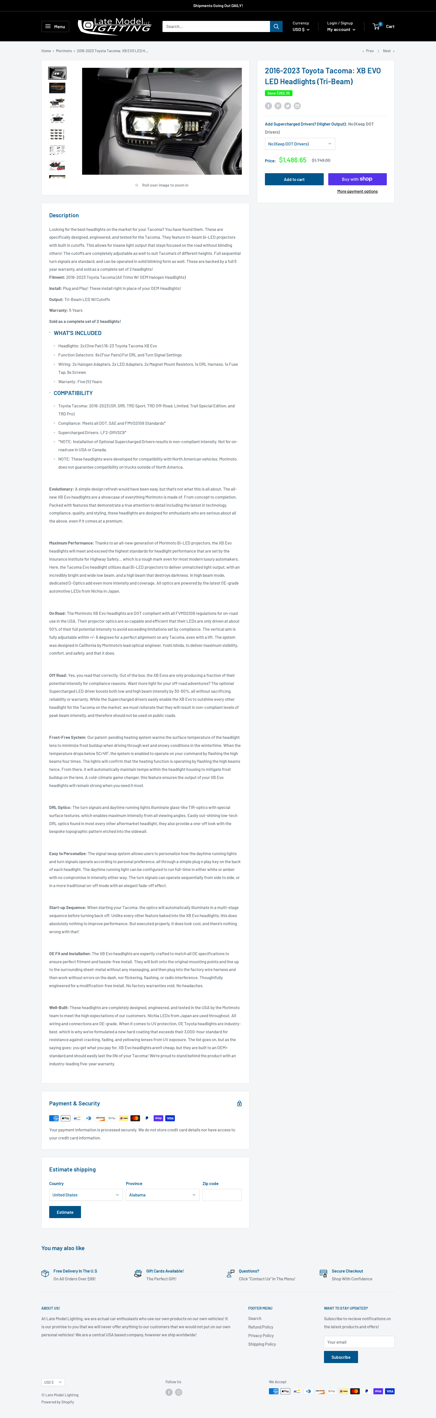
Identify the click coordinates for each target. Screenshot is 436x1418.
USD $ (48, 1382)
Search (254, 1318)
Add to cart (294, 179)
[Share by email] (297, 106)
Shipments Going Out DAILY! (218, 5)
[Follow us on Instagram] (178, 1392)
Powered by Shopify (57, 1402)
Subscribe (341, 1357)
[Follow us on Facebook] (169, 1392)
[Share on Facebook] (268, 106)
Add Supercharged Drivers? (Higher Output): (319, 127)
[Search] (276, 26)
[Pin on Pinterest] (278, 106)
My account (339, 29)
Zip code (211, 1183)
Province (134, 1183)
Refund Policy (260, 1326)
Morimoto (64, 50)
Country (56, 1183)
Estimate (65, 1212)
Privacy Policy (261, 1335)
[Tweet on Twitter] (287, 106)
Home (46, 50)
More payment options (357, 190)
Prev (370, 50)
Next (387, 50)
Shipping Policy (262, 1343)
